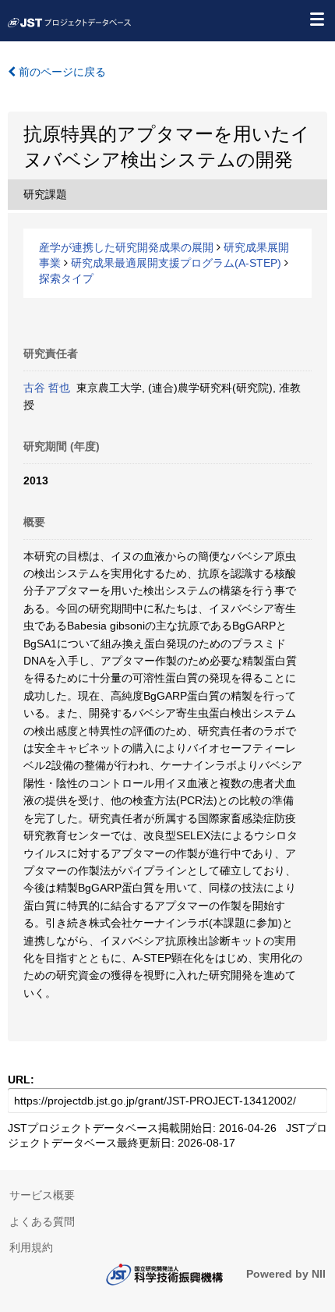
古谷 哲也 (46, 387)
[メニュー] (316, 19)
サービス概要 (42, 1195)
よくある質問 (42, 1221)
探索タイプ (66, 278)
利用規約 (31, 1247)
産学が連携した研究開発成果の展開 (126, 247)
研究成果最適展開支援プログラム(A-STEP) (176, 263)
